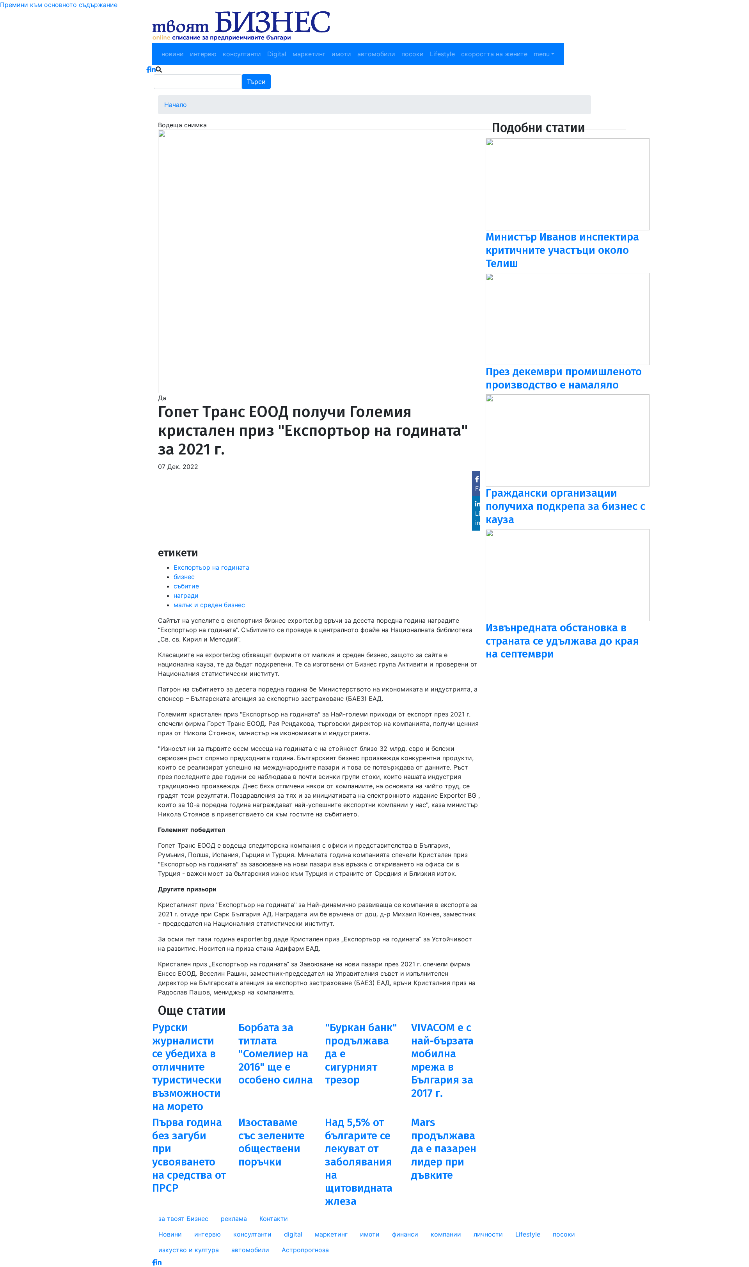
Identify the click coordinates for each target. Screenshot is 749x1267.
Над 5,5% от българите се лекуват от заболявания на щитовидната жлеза (358, 1162)
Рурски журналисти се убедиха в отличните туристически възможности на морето (187, 1067)
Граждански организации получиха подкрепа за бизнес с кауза (565, 506)
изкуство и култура (188, 1250)
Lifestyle (442, 54)
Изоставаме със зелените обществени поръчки (271, 1142)
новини (173, 54)
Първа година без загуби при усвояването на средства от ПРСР (189, 1155)
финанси (405, 1234)
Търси (256, 82)
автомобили (376, 54)
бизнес (184, 577)
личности (488, 1234)
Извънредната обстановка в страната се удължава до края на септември (562, 640)
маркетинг (309, 54)
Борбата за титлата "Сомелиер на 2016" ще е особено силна (275, 1053)
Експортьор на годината (211, 567)
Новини (170, 1234)
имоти (341, 54)
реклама (234, 1218)
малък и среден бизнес (209, 605)
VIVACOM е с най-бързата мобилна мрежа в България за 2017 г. (442, 1060)
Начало (175, 105)
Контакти (273, 1218)
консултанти (242, 54)
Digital (276, 54)
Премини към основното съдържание (58, 5)
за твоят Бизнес (183, 1218)
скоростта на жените (494, 54)
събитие (186, 586)
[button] (392, 261)
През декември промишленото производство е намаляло (564, 378)
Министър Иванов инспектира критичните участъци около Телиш (562, 249)
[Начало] (241, 26)
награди (186, 595)
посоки (412, 54)
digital (293, 1234)
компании (446, 1234)
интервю (203, 54)
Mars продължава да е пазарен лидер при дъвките (443, 1148)
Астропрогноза (305, 1250)
